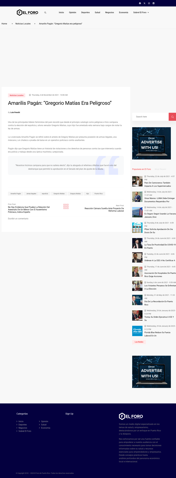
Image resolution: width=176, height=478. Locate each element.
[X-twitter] (144, 3)
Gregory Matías (75, 194)
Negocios (109, 12)
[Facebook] (140, 3)
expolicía (45, 194)
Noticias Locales (23, 23)
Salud (97, 12)
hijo (87, 194)
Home (4, 23)
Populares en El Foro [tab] (141, 169)
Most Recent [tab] (160, 169)
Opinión (72, 12)
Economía (123, 12)
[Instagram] (149, 3)
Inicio (61, 12)
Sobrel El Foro (139, 12)
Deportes (85, 12)
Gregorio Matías (59, 194)
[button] (141, 12)
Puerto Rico (99, 194)
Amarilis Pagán (16, 194)
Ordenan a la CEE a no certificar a (159, 260)
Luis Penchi (15, 112)
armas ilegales (31, 194)
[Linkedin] (154, 3)
